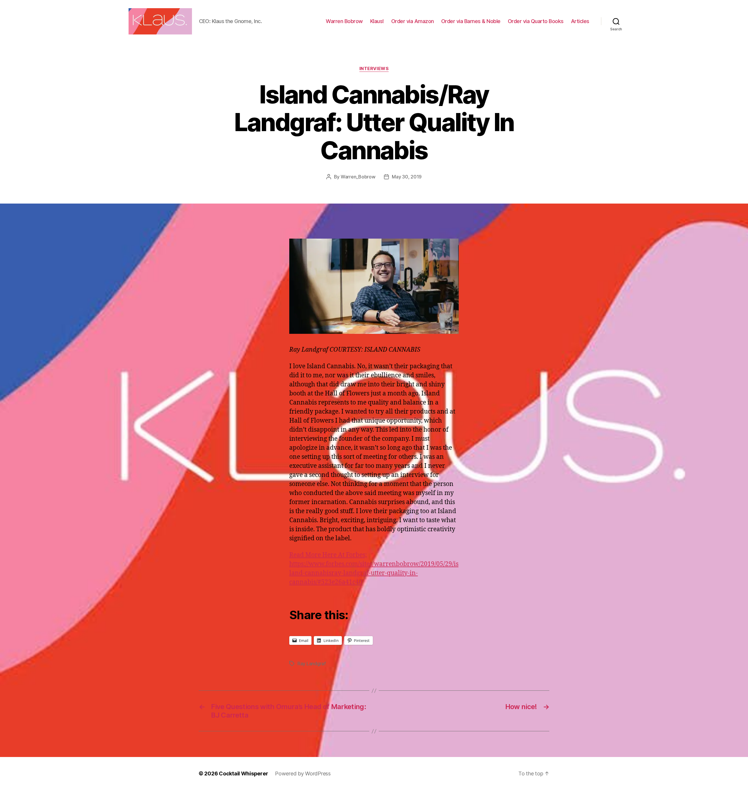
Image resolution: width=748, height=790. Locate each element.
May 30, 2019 (407, 177)
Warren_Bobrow (358, 177)
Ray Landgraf (311, 663)
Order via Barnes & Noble (471, 21)
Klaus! (377, 21)
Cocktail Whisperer (243, 773)
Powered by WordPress (303, 773)
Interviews (374, 68)
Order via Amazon (412, 21)
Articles (580, 21)
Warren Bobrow (344, 21)
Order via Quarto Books (536, 21)
